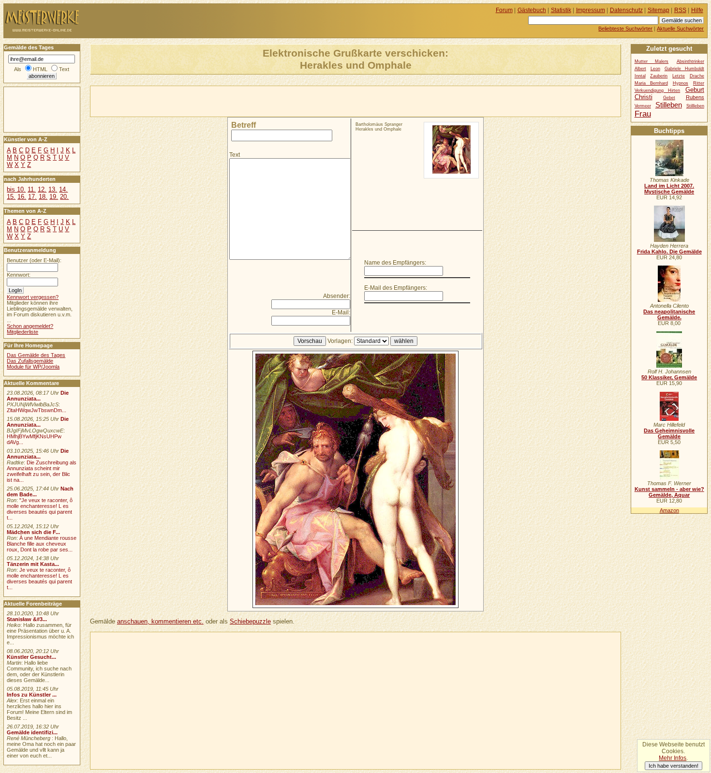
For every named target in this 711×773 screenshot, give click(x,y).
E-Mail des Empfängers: (395, 287)
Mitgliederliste (22, 332)
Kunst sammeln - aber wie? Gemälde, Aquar (669, 492)
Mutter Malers (652, 61)
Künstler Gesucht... (31, 657)
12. (42, 189)
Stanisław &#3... (27, 619)
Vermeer (643, 106)
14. (63, 189)
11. (32, 189)
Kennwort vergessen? (33, 297)
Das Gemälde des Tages (36, 355)
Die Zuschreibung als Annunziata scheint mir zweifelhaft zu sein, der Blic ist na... (41, 471)
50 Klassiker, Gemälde (669, 377)
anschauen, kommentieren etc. (160, 621)
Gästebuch (532, 10)
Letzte (678, 76)
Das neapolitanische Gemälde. (669, 314)
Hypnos (680, 83)
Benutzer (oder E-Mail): (34, 260)
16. (21, 196)
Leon (655, 68)
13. (52, 189)
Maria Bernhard (651, 83)
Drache (697, 76)
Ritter (698, 83)
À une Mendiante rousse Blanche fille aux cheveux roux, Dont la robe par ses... (41, 543)
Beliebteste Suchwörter (625, 28)
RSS (680, 10)
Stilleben (668, 105)
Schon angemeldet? (30, 326)
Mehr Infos (672, 758)
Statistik (561, 10)
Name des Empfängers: (395, 262)
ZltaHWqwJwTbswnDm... (36, 410)
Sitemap (658, 10)
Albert (640, 68)
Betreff (243, 125)
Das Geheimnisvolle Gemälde (669, 433)
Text (234, 154)
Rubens (695, 97)
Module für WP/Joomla (33, 367)
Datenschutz (626, 10)
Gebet (669, 97)
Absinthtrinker (690, 61)
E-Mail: (341, 312)
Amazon (669, 510)
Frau (643, 114)
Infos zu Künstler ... (32, 695)
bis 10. (16, 189)
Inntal (640, 76)
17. (32, 196)
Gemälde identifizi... (32, 732)
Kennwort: (18, 275)
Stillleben (695, 106)
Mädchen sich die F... (33, 532)
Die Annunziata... (38, 395)
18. (43, 196)
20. (64, 196)
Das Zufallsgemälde (30, 361)
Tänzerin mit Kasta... (33, 564)
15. (11, 196)
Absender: (336, 296)
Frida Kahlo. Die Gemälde (669, 251)
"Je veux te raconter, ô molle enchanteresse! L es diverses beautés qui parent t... (40, 508)
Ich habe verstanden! (673, 766)
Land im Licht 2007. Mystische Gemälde (669, 188)
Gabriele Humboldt (684, 68)
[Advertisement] (203, 100)
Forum (504, 10)
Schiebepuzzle (250, 621)
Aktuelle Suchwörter (680, 28)
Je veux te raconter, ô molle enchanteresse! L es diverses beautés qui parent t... (39, 578)
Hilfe (697, 10)
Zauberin (658, 76)
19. (53, 196)
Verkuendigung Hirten (658, 90)
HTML (40, 69)
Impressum (590, 10)
